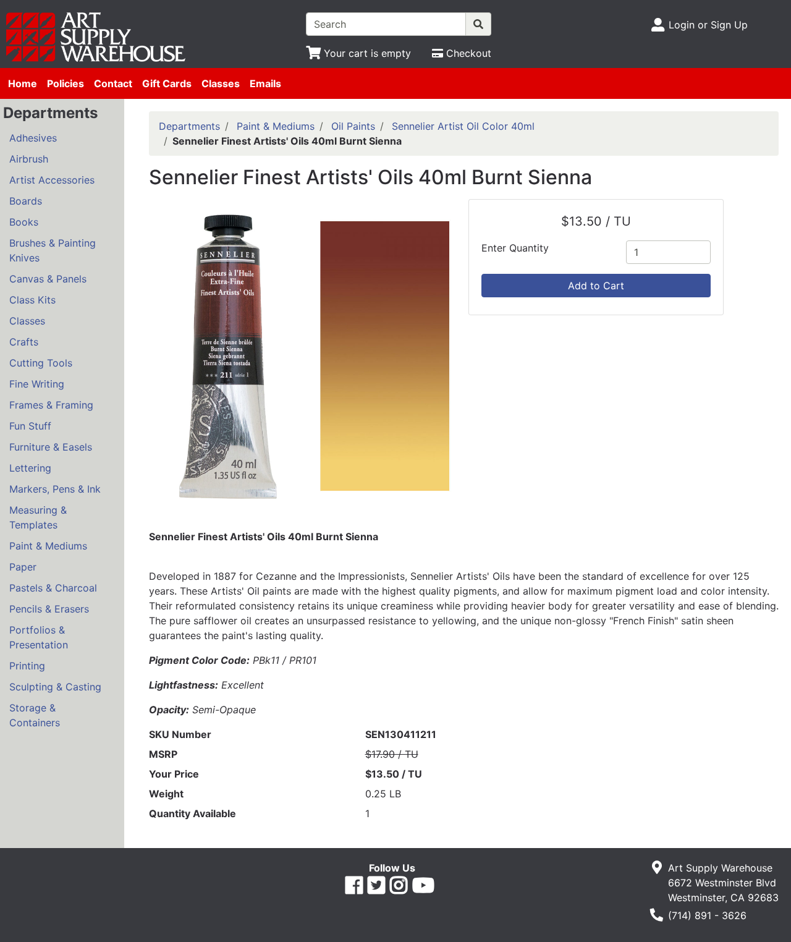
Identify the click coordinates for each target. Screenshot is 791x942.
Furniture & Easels (50, 447)
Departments (189, 126)
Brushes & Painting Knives (52, 250)
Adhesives (33, 138)
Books (23, 222)
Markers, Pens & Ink (55, 489)
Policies (65, 83)
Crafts (23, 342)
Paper (22, 567)
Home (22, 83)
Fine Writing (36, 384)
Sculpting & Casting (55, 687)
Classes (220, 83)
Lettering (30, 468)
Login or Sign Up (708, 25)
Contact (113, 83)
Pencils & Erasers (49, 609)
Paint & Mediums (48, 546)
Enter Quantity (515, 248)
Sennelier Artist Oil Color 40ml (463, 126)
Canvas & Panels (48, 279)
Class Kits (32, 300)
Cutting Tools (40, 363)
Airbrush (28, 159)
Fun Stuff (30, 426)
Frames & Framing (51, 405)
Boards (25, 201)
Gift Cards (167, 83)
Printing (27, 666)
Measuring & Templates (38, 517)
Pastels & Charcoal (53, 588)
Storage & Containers (34, 715)
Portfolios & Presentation (38, 637)
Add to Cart (596, 285)
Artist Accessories (52, 180)
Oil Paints (353, 126)
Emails (265, 83)
